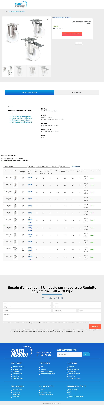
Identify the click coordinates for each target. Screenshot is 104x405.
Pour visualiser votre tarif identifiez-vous (62, 17)
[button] (72, 34)
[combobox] (15, 166)
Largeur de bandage (42, 171)
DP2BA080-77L (8, 213)
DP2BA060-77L (8, 206)
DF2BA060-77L (8, 178)
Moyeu (72, 170)
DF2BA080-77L (8, 185)
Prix (85, 170)
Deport (56, 170)
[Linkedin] (46, 355)
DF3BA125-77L (8, 199)
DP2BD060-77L (8, 220)
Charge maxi (79, 170)
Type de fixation (30, 171)
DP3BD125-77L (8, 257)
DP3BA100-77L (8, 235)
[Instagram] (42, 355)
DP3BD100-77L (8, 249)
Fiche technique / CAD (22, 171)
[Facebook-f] (38, 355)
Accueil (7, 11)
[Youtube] (49, 355)
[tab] (29, 92)
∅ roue (36, 170)
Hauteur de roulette (50, 171)
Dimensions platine (64, 170)
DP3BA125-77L (8, 242)
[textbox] (15, 166)
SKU (5, 170)
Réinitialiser (76, 166)
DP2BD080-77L (8, 228)
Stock (91, 170)
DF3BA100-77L (8, 192)
